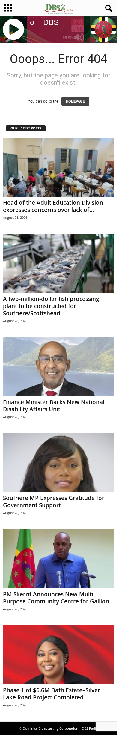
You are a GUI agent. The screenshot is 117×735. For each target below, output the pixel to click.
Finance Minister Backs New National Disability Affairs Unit (53, 405)
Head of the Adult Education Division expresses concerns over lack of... (53, 206)
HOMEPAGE (75, 101)
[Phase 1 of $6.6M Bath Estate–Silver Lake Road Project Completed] (58, 654)
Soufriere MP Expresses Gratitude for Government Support (53, 501)
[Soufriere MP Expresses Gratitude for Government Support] (58, 462)
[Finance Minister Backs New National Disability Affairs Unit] (58, 366)
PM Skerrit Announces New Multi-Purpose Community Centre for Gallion (56, 597)
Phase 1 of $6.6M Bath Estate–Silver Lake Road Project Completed (51, 693)
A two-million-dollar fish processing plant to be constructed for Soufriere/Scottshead (51, 306)
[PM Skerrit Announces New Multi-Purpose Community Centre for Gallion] (58, 558)
